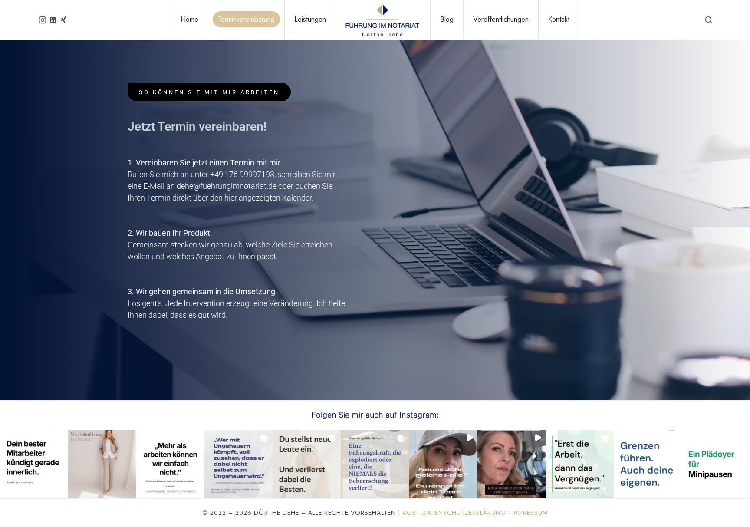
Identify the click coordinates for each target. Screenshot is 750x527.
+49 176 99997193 (242, 174)
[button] (34, 464)
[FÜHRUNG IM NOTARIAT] (382, 20)
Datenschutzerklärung (464, 512)
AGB (409, 512)
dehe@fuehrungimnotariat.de (226, 186)
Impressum (530, 512)
